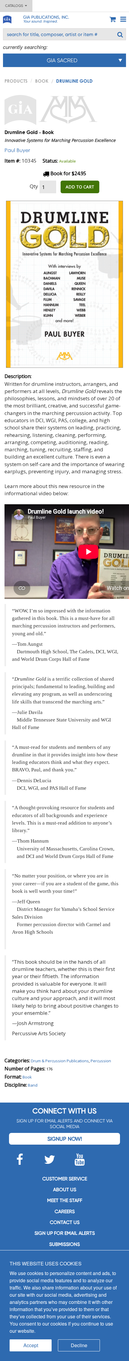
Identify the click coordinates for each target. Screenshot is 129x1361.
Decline (79, 1345)
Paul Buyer (17, 150)
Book (41, 81)
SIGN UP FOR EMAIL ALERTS (64, 1233)
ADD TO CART (80, 187)
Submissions (64, 1244)
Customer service (64, 1179)
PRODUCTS (16, 81)
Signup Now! (64, 1139)
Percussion (101, 1060)
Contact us (65, 1222)
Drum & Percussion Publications (60, 1060)
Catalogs (15, 6)
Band (33, 1085)
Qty (34, 186)
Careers (65, 1211)
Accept (30, 1345)
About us (64, 1189)
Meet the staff (64, 1200)
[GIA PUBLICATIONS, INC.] (7, 18)
